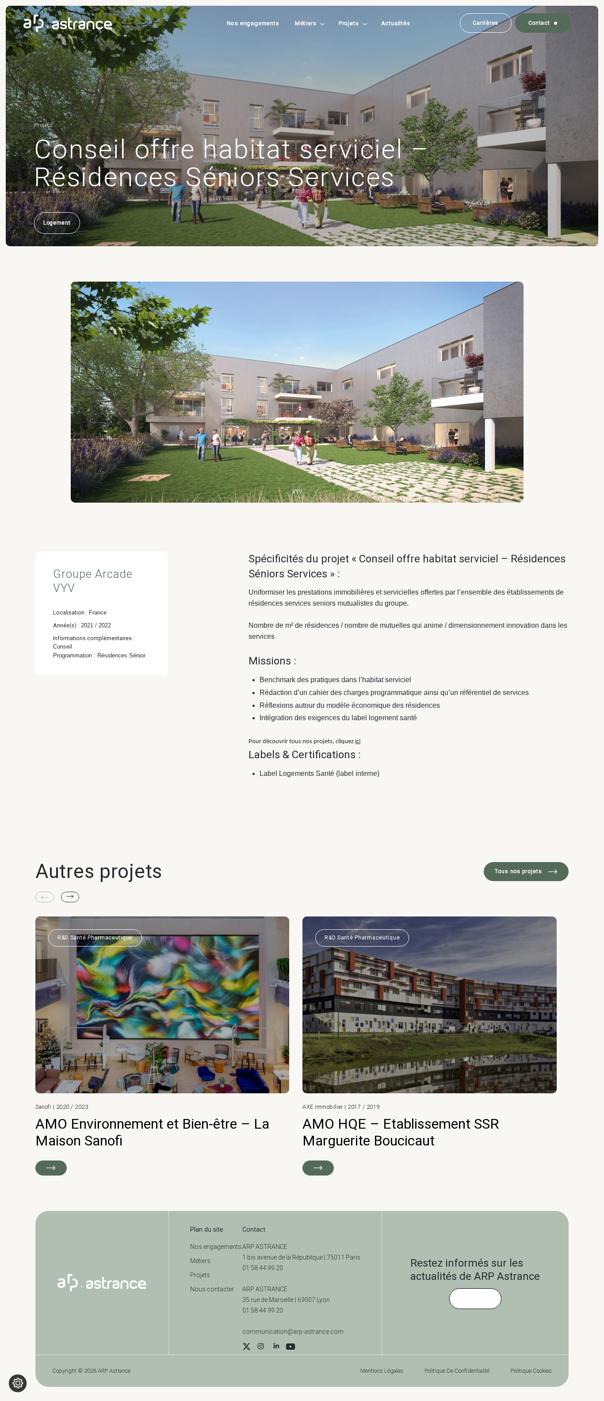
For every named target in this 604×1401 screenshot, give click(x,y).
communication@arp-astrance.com (293, 1331)
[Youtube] (290, 1347)
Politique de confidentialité (456, 1370)
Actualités (395, 23)
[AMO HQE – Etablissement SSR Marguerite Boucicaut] (429, 1045)
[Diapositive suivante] (70, 897)
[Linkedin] (276, 1347)
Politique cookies (531, 1370)
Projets (349, 23)
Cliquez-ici (475, 1298)
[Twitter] (246, 1347)
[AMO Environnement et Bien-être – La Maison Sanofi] (162, 1045)
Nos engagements (253, 23)
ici (357, 741)
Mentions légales (381, 1370)
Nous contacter (212, 1289)
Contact (539, 23)
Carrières (485, 23)
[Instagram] (260, 1347)
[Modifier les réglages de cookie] (18, 1383)
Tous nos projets (519, 871)
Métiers (306, 23)
